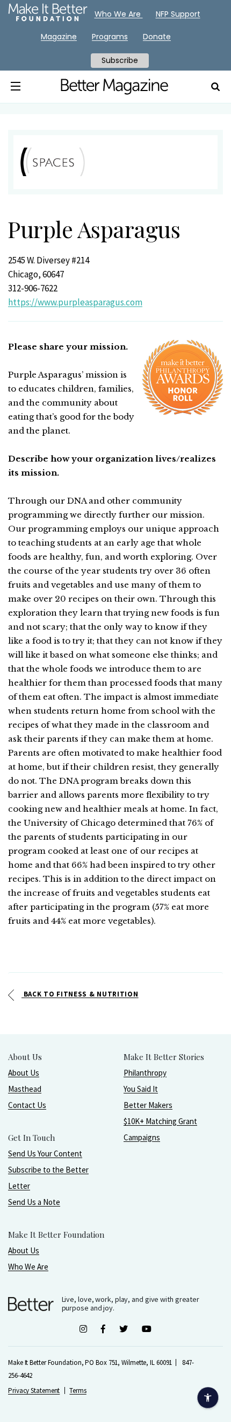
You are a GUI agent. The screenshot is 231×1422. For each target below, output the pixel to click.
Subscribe (120, 60)
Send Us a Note (34, 1202)
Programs (110, 36)
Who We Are (28, 1266)
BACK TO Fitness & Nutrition (80, 994)
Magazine (59, 36)
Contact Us (27, 1105)
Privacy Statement (34, 1390)
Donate (157, 36)
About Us (23, 1073)
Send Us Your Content (45, 1153)
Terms (77, 1390)
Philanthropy (145, 1073)
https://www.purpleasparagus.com (75, 302)
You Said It (141, 1089)
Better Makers (148, 1105)
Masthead (24, 1089)
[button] (16, 87)
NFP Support (178, 14)
